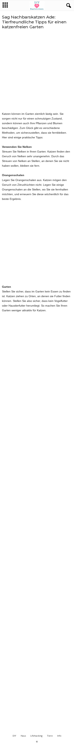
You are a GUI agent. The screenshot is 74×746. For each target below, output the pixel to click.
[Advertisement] (37, 70)
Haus (23, 735)
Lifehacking (36, 735)
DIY (14, 735)
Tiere (50, 735)
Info (59, 735)
